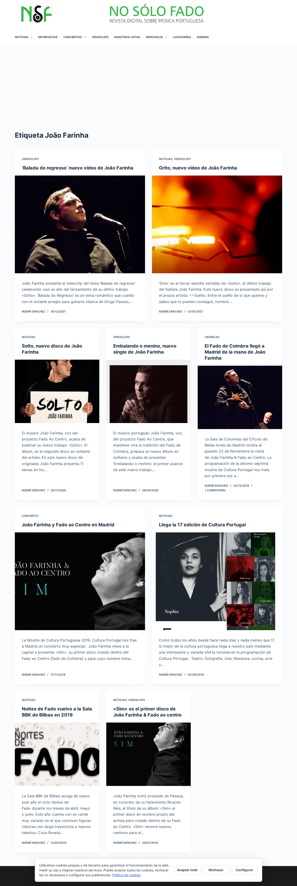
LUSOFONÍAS (182, 37)
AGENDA (203, 37)
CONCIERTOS (72, 37)
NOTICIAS (21, 37)
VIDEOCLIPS (100, 37)
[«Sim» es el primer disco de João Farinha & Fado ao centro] (148, 754)
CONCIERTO (30, 516)
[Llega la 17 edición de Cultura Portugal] (217, 581)
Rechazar (216, 870)
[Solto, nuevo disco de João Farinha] (57, 391)
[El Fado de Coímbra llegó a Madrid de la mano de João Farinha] (240, 397)
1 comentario (215, 490)
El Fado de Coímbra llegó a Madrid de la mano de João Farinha (235, 352)
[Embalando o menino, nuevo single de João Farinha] (148, 391)
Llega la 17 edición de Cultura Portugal (202, 525)
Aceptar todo (187, 870)
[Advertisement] (148, 81)
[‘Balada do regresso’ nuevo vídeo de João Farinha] (80, 224)
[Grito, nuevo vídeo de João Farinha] (217, 224)
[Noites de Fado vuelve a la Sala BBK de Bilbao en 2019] (57, 754)
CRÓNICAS (212, 337)
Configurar (244, 870)
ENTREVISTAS (48, 37)
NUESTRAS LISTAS (127, 37)
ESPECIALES (154, 37)
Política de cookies (126, 875)
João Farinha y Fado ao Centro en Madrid (68, 525)
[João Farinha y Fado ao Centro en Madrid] (80, 581)
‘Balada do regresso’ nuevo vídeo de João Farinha (77, 168)
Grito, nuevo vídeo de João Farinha (198, 168)
